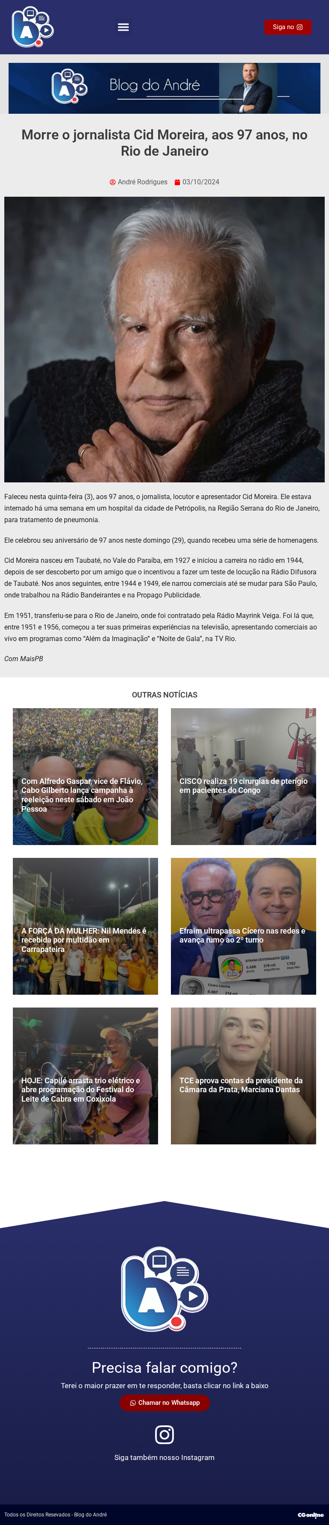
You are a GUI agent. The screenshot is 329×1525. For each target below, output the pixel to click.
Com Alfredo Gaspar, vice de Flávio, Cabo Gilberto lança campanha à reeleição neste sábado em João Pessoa (82, 795)
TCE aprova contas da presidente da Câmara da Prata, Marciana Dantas (241, 1085)
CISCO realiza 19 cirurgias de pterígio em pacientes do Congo (243, 786)
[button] (123, 27)
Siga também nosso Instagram (164, 1457)
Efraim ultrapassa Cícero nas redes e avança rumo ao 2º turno (242, 935)
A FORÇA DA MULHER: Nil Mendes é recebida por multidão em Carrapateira (84, 940)
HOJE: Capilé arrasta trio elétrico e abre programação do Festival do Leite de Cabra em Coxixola (80, 1089)
